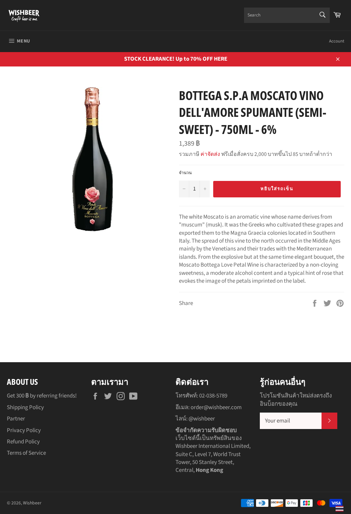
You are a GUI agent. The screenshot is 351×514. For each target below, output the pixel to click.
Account (336, 41)
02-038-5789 (213, 396)
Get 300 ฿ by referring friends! (42, 396)
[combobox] (287, 15)
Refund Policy (23, 442)
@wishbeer (202, 419)
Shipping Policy (25, 407)
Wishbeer (32, 503)
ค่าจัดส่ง (210, 154)
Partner (16, 419)
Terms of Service (26, 453)
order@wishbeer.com (216, 407)
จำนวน (185, 173)
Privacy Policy (24, 430)
